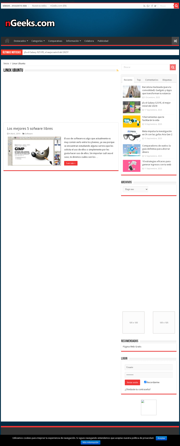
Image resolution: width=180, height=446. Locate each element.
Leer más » (70, 163)
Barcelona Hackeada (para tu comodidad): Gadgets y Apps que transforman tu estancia (157, 90)
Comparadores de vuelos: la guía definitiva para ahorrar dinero (156, 148)
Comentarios (151, 80)
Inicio (7, 40)
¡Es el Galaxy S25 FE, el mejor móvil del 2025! (46, 52)
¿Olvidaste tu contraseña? (138, 389)
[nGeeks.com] (30, 22)
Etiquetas (167, 80)
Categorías (37, 41)
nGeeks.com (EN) (58, 6)
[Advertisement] (30, 97)
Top (139, 80)
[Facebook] (152, 6)
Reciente (128, 80)
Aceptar (161, 438)
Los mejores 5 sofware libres (30, 128)
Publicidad (103, 41)
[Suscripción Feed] (117, 70)
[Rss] (144, 6)
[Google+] (148, 6)
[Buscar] (176, 5)
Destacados (20, 41)
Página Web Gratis (132, 346)
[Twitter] (155, 6)
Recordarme (152, 382)
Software (29, 134)
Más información (90, 442)
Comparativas (55, 41)
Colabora (89, 41)
